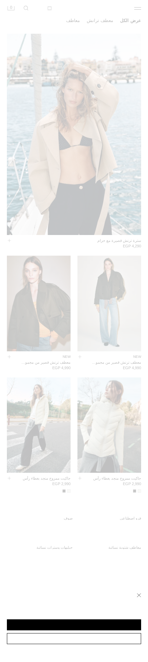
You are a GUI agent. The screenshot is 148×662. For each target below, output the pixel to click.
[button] (74, 624)
